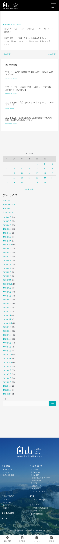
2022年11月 (7, 358)
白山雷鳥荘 (7, 502)
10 (52, 168)
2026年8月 (7, 217)
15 (37, 173)
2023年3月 (7, 350)
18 (6, 177)
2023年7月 (7, 335)
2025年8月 (7, 252)
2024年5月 (7, 303)
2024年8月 (7, 291)
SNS (32, 495)
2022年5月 (7, 382)
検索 (4, 399)
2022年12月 (7, 354)
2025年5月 (7, 264)
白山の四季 (37, 480)
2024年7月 (7, 295)
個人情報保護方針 (37, 514)
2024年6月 (7, 299)
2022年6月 (7, 378)
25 (7, 182)
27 (22, 182)
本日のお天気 (16, 24)
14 (29, 173)
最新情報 (6, 24)
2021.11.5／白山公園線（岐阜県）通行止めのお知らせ (29, 73)
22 (37, 177)
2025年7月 (7, 256)
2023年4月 (7, 346)
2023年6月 (7, 339)
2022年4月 (7, 386)
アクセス (5, 518)
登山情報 (34, 483)
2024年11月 (7, 280)
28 (29, 182)
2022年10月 (7, 362)
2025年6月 (7, 260)
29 (37, 182)
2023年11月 (7, 319)
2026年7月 (7, 221)
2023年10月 (7, 323)
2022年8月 (7, 370)
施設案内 (6, 508)
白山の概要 (35, 475)
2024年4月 (7, 307)
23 (45, 177)
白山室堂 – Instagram (39, 499)
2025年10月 (7, 244)
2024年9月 (7, 287)
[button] (43, 6)
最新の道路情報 (8, 78)
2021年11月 (7, 393)
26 (14, 182)
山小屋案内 (37, 488)
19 (14, 177)
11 (6, 173)
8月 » (32, 189)
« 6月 (27, 189)
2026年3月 (7, 236)
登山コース (36, 485)
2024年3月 (7, 311)
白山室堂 (6, 499)
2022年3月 (7, 389)
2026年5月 (7, 229)
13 (22, 173)
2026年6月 (7, 225)
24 (52, 177)
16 (45, 173)
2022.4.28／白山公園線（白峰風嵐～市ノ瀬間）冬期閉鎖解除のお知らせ (28, 119)
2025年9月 (7, 248)
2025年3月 (7, 272)
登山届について (36, 472)
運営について (36, 504)
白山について (36, 465)
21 (29, 177)
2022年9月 (7, 366)
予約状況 (6, 505)
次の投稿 (53, 54)
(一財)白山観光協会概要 (39, 508)
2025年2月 (7, 276)
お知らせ (7, 108)
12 (14, 173)
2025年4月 (7, 268)
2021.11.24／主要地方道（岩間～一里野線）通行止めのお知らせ (28, 88)
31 (52, 182)
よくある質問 (7, 512)
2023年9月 (7, 327)
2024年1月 (7, 315)
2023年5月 (7, 342)
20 (22, 177)
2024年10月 (7, 284)
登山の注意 (35, 469)
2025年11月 (7, 240)
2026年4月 (7, 232)
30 (45, 182)
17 (52, 173)
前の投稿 (6, 54)
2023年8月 (7, 331)
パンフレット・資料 (38, 491)
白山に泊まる (7, 495)
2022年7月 (7, 374)
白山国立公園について (41, 477)
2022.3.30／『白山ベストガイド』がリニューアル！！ (29, 103)
